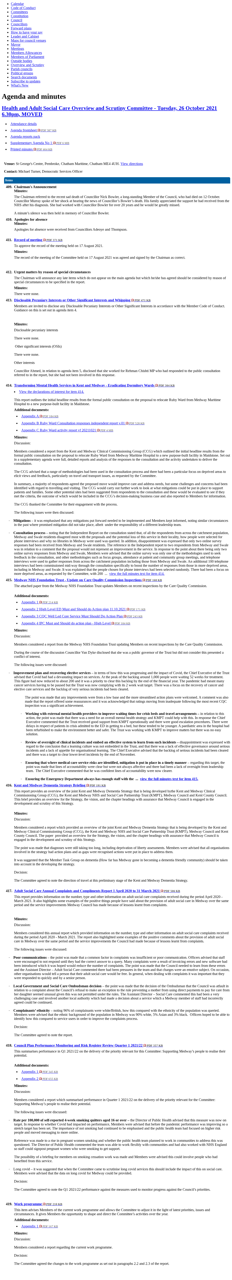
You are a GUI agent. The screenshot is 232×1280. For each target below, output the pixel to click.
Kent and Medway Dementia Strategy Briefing (60, 785)
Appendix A (39, 416)
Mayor (15, 44)
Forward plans (21, 28)
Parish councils (21, 69)
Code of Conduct (23, 8)
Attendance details (23, 124)
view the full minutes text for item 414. (136, 574)
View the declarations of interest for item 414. (51, 392)
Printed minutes (31, 149)
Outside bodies (21, 61)
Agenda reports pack (25, 136)
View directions (132, 164)
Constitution (19, 16)
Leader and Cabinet (25, 36)
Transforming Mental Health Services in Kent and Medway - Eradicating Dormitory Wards (94, 385)
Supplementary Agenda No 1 (39, 143)
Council (16, 20)
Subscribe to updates (25, 81)
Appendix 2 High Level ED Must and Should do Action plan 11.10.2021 (83, 609)
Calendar (17, 4)
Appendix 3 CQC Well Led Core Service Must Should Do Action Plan (82, 616)
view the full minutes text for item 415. (169, 779)
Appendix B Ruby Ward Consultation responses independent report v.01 (83, 423)
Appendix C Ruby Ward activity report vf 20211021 (67, 430)
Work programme (38, 1204)
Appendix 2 (39, 1079)
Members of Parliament (27, 57)
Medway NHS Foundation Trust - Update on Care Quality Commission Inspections (88, 580)
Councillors (19, 24)
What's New (20, 85)
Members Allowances (26, 53)
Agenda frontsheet (33, 130)
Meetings (17, 49)
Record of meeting (38, 240)
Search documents (24, 77)
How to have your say (27, 32)
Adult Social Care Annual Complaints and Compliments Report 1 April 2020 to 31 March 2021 (97, 891)
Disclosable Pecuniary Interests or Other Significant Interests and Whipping (82, 300)
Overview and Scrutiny (27, 65)
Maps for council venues (28, 40)
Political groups (22, 73)
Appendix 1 (39, 602)
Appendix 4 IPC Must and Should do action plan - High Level (75, 623)
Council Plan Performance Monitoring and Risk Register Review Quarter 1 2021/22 (88, 1045)
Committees (19, 12)
